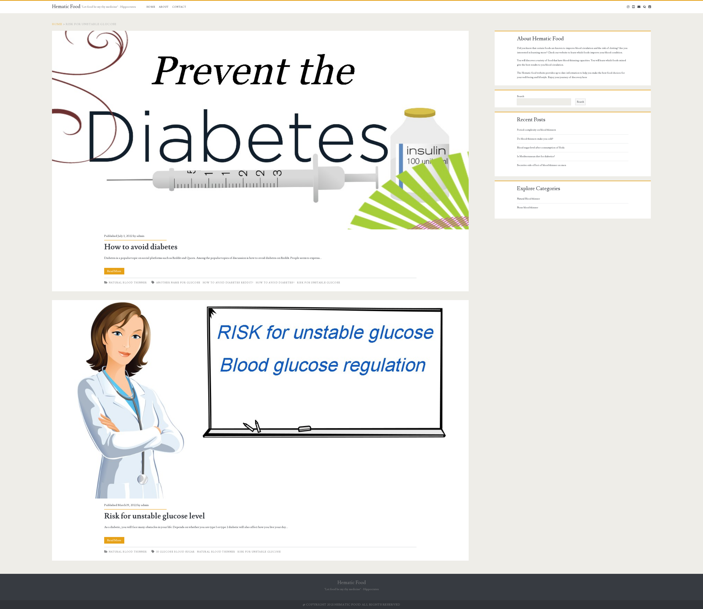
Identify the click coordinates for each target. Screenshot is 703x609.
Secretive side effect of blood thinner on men (541, 165)
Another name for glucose (178, 282)
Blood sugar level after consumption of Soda (540, 147)
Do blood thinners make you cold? (535, 138)
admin (140, 236)
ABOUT (164, 6)
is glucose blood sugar (175, 551)
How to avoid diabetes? (275, 282)
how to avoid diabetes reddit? (228, 282)
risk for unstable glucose (318, 282)
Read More (115, 271)
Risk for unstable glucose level (260, 399)
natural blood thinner (216, 551)
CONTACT (179, 6)
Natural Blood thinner (128, 282)
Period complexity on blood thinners (536, 129)
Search (520, 96)
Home (150, 6)
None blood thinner (527, 207)
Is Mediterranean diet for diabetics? (536, 156)
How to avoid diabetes (260, 130)
